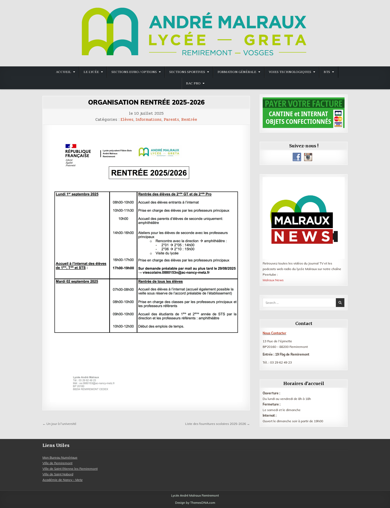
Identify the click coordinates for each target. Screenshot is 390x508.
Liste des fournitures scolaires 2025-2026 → (217, 424)
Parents (171, 120)
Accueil (63, 72)
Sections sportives (187, 72)
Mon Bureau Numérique (59, 457)
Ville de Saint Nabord (57, 474)
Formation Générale (237, 72)
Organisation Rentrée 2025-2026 (146, 102)
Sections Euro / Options (134, 72)
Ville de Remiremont (57, 463)
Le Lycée (91, 72)
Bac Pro (193, 83)
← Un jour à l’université (59, 424)
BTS (327, 72)
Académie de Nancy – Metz (62, 480)
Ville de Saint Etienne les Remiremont (70, 469)
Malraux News (273, 280)
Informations (149, 120)
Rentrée (189, 120)
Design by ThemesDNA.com (195, 503)
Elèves (127, 120)
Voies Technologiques (290, 72)
